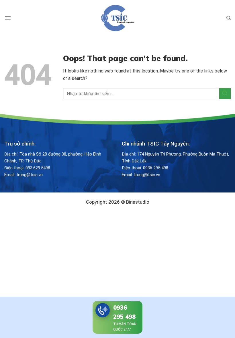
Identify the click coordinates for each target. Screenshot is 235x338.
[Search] (228, 18)
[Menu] (7, 18)
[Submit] (225, 93)
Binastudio (137, 202)
